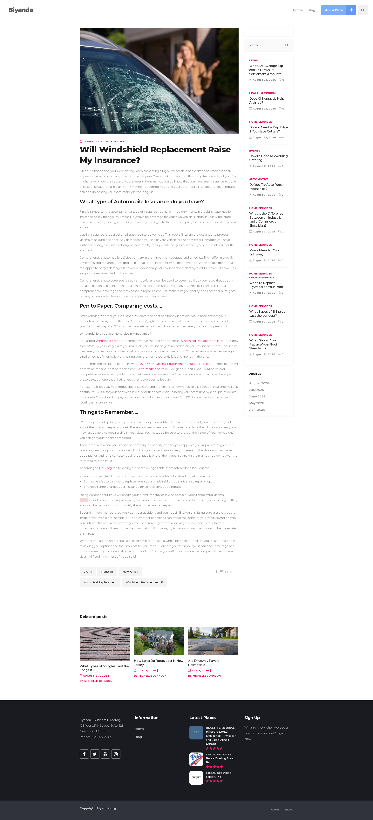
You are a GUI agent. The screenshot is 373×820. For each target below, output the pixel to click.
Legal (254, 60)
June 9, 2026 (92, 141)
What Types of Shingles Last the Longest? (267, 313)
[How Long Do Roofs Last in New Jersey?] (159, 641)
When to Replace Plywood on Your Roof (266, 285)
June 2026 (257, 396)
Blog (138, 737)
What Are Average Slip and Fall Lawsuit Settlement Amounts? (266, 70)
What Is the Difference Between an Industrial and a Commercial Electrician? (266, 219)
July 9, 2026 (200, 670)
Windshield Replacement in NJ (202, 341)
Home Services (260, 121)
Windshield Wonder (109, 341)
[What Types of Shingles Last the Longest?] (105, 644)
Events (254, 150)
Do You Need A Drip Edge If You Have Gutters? (268, 129)
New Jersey (130, 571)
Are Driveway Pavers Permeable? (203, 663)
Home (139, 729)
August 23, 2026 (264, 79)
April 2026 (257, 409)
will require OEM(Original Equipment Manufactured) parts (172, 364)
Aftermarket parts (151, 369)
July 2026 (256, 390)
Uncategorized (261, 277)
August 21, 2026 (94, 675)
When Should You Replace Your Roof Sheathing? (263, 344)
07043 (88, 571)
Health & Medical (262, 93)
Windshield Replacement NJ (144, 582)
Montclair (107, 571)
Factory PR (213, 777)
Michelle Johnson (98, 680)
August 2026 (259, 383)
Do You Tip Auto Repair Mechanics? (267, 187)
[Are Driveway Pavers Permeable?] (213, 641)
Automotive (115, 141)
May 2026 (256, 403)
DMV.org (105, 468)
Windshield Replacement (100, 582)
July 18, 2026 (146, 670)
